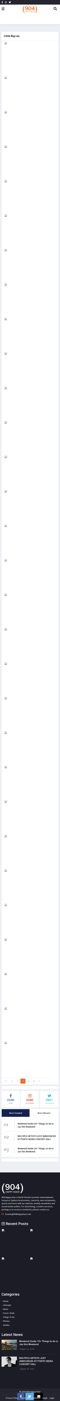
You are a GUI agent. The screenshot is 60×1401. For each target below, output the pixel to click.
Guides (6, 1325)
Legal (44, 1398)
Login (51, 1398)
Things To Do (9, 1317)
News (5, 1309)
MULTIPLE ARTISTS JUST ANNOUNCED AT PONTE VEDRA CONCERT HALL (37, 1138)
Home (5, 1301)
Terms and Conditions (30, 1398)
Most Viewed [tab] (15, 1113)
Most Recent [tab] (44, 1113)
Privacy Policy (12, 1398)
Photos (6, 1321)
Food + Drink (8, 1313)
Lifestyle (7, 1305)
